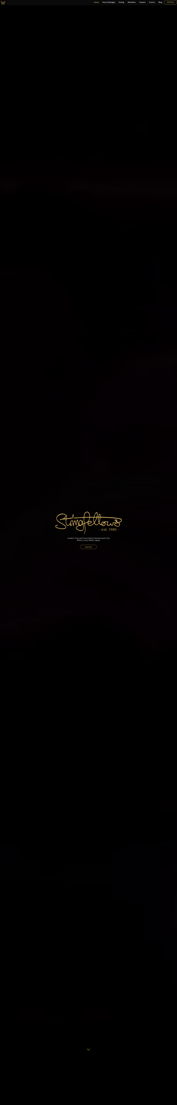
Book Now (170, 2)
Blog (160, 2)
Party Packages (108, 2)
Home (96, 2)
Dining (121, 2)
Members (132, 2)
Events (152, 2)
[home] (3, 2)
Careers (142, 2)
